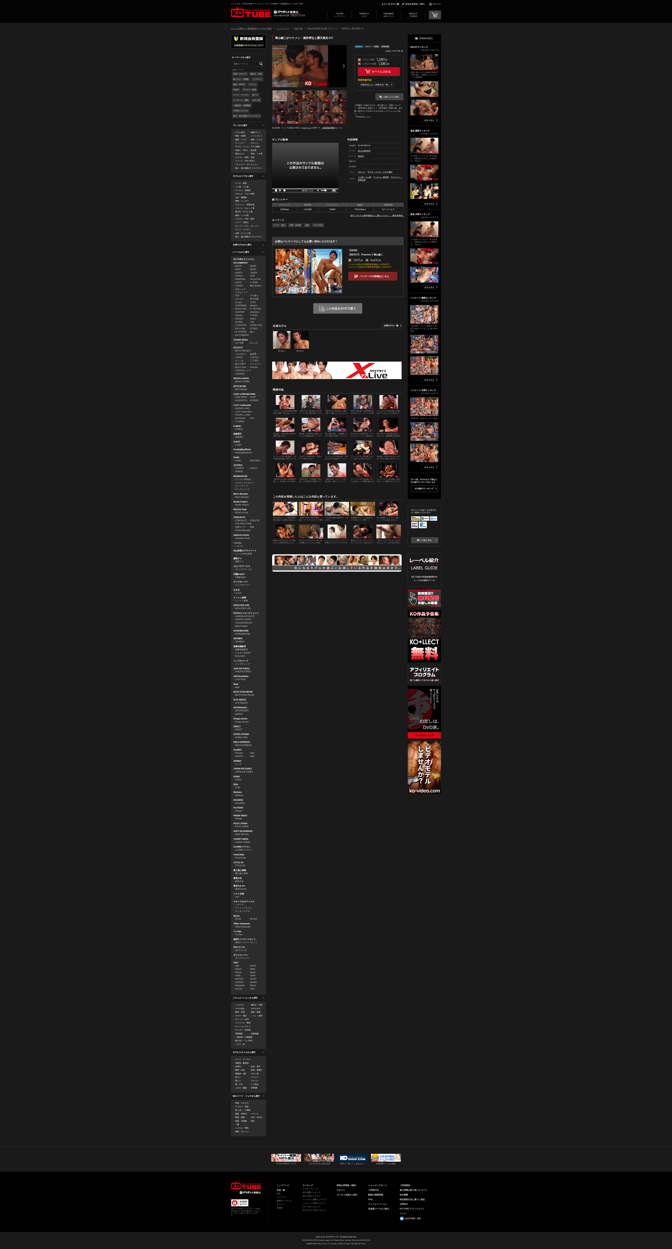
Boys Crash (240, 367)
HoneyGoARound (243, 623)
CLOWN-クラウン (241, 847)
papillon (239, 714)
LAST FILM (240, 679)
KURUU (239, 276)
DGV (235, 962)
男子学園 (254, 299)
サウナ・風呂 (241, 1016)
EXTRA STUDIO (241, 734)
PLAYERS (238, 808)
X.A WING (239, 421)
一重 (237, 1124)
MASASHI (240, 985)
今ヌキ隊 (239, 343)
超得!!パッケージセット (244, 939)
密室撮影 (239, 1033)
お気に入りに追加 (391, 97)
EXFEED (254, 400)
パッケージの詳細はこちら (374, 276)
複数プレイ (256, 132)
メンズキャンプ (240, 661)
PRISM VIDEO (240, 815)
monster (254, 367)
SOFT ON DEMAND (243, 831)
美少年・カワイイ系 (244, 212)
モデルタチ (256, 1008)
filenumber (240, 656)
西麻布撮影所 (239, 646)
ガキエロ (239, 299)
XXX (237, 295)
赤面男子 (237, 434)
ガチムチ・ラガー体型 (244, 194)
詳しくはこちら (424, 540)
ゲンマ (238, 764)
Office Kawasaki (241, 923)
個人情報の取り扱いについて (413, 1190)
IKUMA (253, 982)
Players (238, 811)
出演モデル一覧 (391, 325)
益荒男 (253, 354)
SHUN (253, 966)
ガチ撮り (254, 295)
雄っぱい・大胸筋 (241, 79)
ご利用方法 (373, 1190)
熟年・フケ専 (256, 154)
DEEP (238, 269)
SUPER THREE (240, 839)
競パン (255, 95)
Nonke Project (240, 502)
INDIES (238, 272)
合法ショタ (240, 289)
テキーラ (239, 904)
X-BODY (239, 286)
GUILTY (253, 468)
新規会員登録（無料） (415, 4)
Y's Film (237, 931)
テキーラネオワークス (243, 901)
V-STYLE (254, 357)
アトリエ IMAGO (243, 479)
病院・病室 (256, 1012)
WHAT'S (239, 756)
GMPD (236, 90)
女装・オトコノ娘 (243, 233)
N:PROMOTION (240, 631)
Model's (253, 305)
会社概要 (404, 1195)
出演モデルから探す (242, 244)
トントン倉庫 (239, 597)
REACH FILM (239, 509)
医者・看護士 (256, 1070)
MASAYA (239, 979)
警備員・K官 (240, 1074)
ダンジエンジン (240, 955)
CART (435, 15)
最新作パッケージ (284, 1201)
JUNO (253, 302)
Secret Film (255, 279)
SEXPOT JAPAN (243, 619)
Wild (252, 756)
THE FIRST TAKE (243, 523)
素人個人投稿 (239, 870)
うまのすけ (240, 354)
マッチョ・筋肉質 (243, 190)
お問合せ (404, 1204)
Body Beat (255, 460)
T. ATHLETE (240, 325)
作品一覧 (298, 28)
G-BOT (236, 442)
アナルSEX (240, 132)
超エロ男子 (240, 364)
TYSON (253, 315)
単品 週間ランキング (311, 1192)
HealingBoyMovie (242, 449)
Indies (253, 319)
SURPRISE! (241, 305)
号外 (252, 322)
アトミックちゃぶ (243, 908)
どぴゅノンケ (241, 292)
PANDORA (240, 279)
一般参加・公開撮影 (242, 105)
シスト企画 (238, 893)
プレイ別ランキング (311, 1207)
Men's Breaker (240, 494)
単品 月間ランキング (311, 1196)
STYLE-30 (238, 862)
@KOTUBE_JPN (412, 1218)
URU (252, 989)
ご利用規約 (405, 1185)
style (252, 753)
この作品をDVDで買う (341, 308)
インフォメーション (377, 1204)
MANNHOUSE (240, 476)
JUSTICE (237, 465)
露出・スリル (256, 139)
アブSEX (254, 360)
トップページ (339, 14)
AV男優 (254, 1088)
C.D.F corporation (242, 405)
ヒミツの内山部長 (243, 554)
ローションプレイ (243, 1026)
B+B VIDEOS (239, 700)
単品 (279, 1193)
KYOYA (238, 989)
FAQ (370, 1199)
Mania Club (240, 309)
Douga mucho (240, 718)
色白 (253, 1121)
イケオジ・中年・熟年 (244, 219)
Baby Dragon (241, 626)
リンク (403, 1213)
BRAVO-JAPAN (241, 378)
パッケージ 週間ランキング (314, 1199)
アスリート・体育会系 (244, 205)
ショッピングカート (377, 1185)
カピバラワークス (241, 566)
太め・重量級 (241, 197)
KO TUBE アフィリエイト (412, 1209)
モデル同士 (240, 1008)
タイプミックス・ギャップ (246, 226)
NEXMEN (238, 638)
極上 (252, 332)
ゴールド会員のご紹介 (347, 1195)
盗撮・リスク (241, 139)
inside (238, 460)
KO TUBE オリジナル (243, 259)
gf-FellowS (240, 418)
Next (344, 66)
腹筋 (307, 225)
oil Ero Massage (243, 530)
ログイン (437, 4)
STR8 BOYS (239, 517)
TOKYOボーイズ (243, 370)
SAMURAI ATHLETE (244, 616)
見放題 (279, 1208)
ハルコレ (237, 543)
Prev (275, 66)
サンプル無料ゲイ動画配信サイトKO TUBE (251, 28)
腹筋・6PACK (239, 84)
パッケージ (281, 1197)
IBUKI (252, 972)
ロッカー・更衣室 (243, 1030)
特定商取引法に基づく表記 (412, 1199)
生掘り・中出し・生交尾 (245, 150)
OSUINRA (238, 800)
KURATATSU (241, 400)
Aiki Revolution (240, 676)
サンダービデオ (242, 911)
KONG (236, 776)
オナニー (255, 143)
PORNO (239, 471)
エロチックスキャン (244, 483)
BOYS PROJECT (243, 351)
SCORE (239, 322)
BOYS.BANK (239, 386)
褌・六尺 (239, 1084)
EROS (253, 269)
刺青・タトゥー (242, 1132)
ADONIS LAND (242, 408)
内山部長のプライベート (245, 550)
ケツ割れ (255, 1084)
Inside (236, 457)
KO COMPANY (240, 263)
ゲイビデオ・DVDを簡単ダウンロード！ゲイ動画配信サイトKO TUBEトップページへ (246, 1185)
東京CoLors (239, 886)
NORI (252, 975)
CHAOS (239, 357)
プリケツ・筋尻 (249, 90)
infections (254, 312)
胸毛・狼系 (240, 1117)
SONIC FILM (256, 325)
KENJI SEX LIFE (241, 605)
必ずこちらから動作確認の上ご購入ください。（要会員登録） (377, 215)
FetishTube (238, 854)
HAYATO (239, 982)
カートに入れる (381, 71)
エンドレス (255, 364)
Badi (235, 684)
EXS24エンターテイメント (246, 613)
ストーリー (240, 143)
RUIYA (238, 972)
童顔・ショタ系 (242, 215)
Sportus (239, 315)
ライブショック (242, 489)
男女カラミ (240, 154)
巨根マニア (240, 527)
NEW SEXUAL (242, 834)
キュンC (254, 343)
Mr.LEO (253, 919)
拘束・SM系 (240, 136)
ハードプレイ (256, 136)
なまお (236, 589)
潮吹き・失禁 (256, 74)
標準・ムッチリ (242, 201)
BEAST (238, 266)
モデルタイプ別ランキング (314, 1210)
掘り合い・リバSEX (243, 1040)
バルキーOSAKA (243, 653)
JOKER (253, 272)
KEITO (253, 979)
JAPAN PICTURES (242, 768)
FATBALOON (241, 737)
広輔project (239, 574)
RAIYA (238, 969)
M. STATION (241, 332)
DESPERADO (240, 707)
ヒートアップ (241, 486)
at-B (252, 418)
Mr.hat (236, 916)
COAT (253, 397)
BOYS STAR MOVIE (243, 692)
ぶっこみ (239, 360)
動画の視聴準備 (375, 1195)
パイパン (252, 84)
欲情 (252, 527)
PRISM (238, 819)
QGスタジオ (239, 947)
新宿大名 (237, 878)
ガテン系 (256, 100)
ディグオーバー (240, 582)
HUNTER (239, 312)
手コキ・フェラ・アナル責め (247, 146)
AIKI (237, 966)
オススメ (280, 1204)
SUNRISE (240, 374)
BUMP (253, 266)
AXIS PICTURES (241, 668)
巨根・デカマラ (240, 74)
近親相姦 (255, 1033)
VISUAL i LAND (242, 415)
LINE (252, 276)
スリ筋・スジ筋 (242, 187)
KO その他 (240, 328)
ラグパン (255, 1081)
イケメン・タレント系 (244, 208)
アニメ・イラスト (243, 229)
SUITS (238, 282)
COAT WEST (241, 397)
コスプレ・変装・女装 (244, 157)
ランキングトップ (310, 1189)
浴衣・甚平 (256, 1066)
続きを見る (429, 120)
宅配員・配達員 (242, 1063)
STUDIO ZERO (240, 340)
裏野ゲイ (237, 558)
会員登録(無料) (328, 128)
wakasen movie (241, 535)
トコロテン (257, 79)
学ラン (238, 1077)
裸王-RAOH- (256, 286)
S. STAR (254, 282)
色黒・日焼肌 (241, 1121)
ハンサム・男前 (242, 1128)
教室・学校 (240, 1012)
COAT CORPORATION (244, 394)
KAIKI (237, 975)
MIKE (252, 969)
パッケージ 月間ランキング (314, 1203)
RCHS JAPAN (240, 823)
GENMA (237, 761)
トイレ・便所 (256, 1016)
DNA (235, 784)
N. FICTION (255, 309)
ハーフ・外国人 (242, 222)
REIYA (253, 985)
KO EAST (238, 347)
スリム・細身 (241, 183)
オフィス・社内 (242, 1019)
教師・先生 (240, 1070)
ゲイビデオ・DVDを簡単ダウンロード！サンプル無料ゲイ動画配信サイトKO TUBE (267, 4)
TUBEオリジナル (240, 111)
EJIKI (237, 787)
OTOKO (253, 328)
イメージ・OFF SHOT (245, 161)
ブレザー (255, 1077)
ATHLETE (254, 520)
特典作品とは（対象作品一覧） (375, 84)
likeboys (237, 792)
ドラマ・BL (240, 1044)
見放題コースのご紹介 (378, 1209)
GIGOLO (239, 319)
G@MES (237, 750)
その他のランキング (424, 488)
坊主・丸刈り (256, 1117)
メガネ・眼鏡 (241, 1088)
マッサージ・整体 (241, 100)
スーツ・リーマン (241, 95)
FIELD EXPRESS (241, 742)
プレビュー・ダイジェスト (246, 164)
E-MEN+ (237, 426)
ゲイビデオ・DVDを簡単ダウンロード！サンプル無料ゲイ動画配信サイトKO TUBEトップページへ (250, 12)
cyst (237, 897)
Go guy (238, 302)
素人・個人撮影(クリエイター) (246, 116)
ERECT (237, 726)
